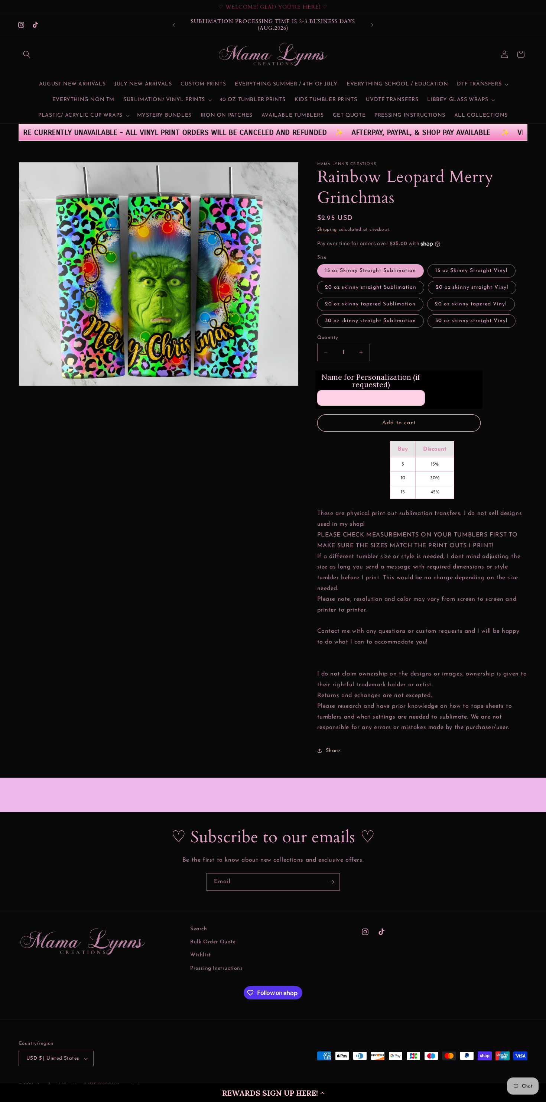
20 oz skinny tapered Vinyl (471, 304)
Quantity (327, 337)
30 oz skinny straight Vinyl (471, 321)
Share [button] (333, 750)
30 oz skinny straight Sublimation (370, 321)
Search (198, 929)
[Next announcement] (372, 25)
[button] (273, 1092)
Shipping (327, 229)
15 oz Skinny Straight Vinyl (471, 270)
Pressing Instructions (216, 968)
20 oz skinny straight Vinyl (472, 287)
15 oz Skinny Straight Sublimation (370, 270)
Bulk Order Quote (213, 942)
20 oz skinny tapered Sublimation (370, 304)
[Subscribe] (331, 882)
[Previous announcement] (174, 25)
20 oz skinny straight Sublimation (370, 287)
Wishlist (200, 955)
